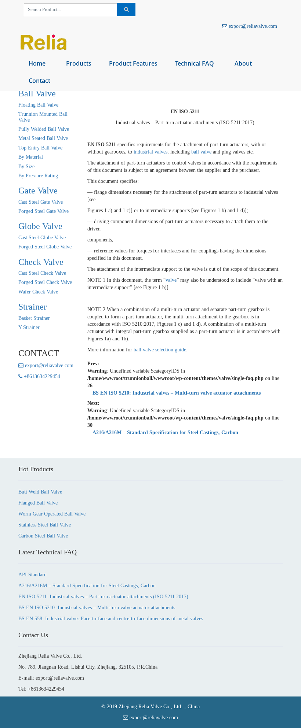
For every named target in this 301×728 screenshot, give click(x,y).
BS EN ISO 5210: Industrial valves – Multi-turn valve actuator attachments (177, 393)
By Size (26, 166)
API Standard (32, 574)
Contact (39, 81)
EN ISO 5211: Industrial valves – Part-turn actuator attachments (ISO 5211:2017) (103, 596)
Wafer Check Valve (38, 292)
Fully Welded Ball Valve (43, 129)
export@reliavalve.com (252, 26)
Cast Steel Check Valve (42, 273)
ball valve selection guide (160, 349)
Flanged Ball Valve (38, 503)
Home (37, 63)
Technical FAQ (194, 63)
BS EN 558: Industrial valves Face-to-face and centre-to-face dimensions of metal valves (110, 618)
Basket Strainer (34, 318)
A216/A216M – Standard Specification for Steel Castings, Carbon (165, 432)
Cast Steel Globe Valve (42, 237)
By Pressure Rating (38, 175)
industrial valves (150, 152)
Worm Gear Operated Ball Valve (52, 514)
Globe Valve (40, 226)
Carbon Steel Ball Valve (43, 536)
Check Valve (41, 262)
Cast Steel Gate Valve (40, 202)
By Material (30, 157)
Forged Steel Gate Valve (43, 211)
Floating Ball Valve (38, 105)
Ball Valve (37, 93)
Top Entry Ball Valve (40, 148)
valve (171, 280)
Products (78, 63)
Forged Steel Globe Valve (45, 247)
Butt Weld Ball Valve (40, 492)
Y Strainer (29, 327)
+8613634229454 (41, 376)
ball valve (201, 152)
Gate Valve (38, 190)
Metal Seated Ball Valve (43, 138)
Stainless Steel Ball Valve (44, 525)
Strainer (32, 306)
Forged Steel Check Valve (45, 282)
